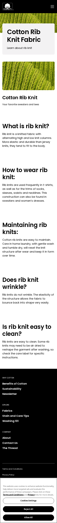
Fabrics (7, 411)
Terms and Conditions (12, 469)
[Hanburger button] (52, 6)
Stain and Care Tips (15, 416)
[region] (28, 500)
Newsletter (9, 394)
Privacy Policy (8, 475)
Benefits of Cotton (14, 383)
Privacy (31, 494)
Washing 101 (10, 421)
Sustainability (11, 389)
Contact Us (10, 443)
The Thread (10, 448)
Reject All (28, 509)
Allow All (28, 517)
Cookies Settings (28, 500)
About (6, 438)
